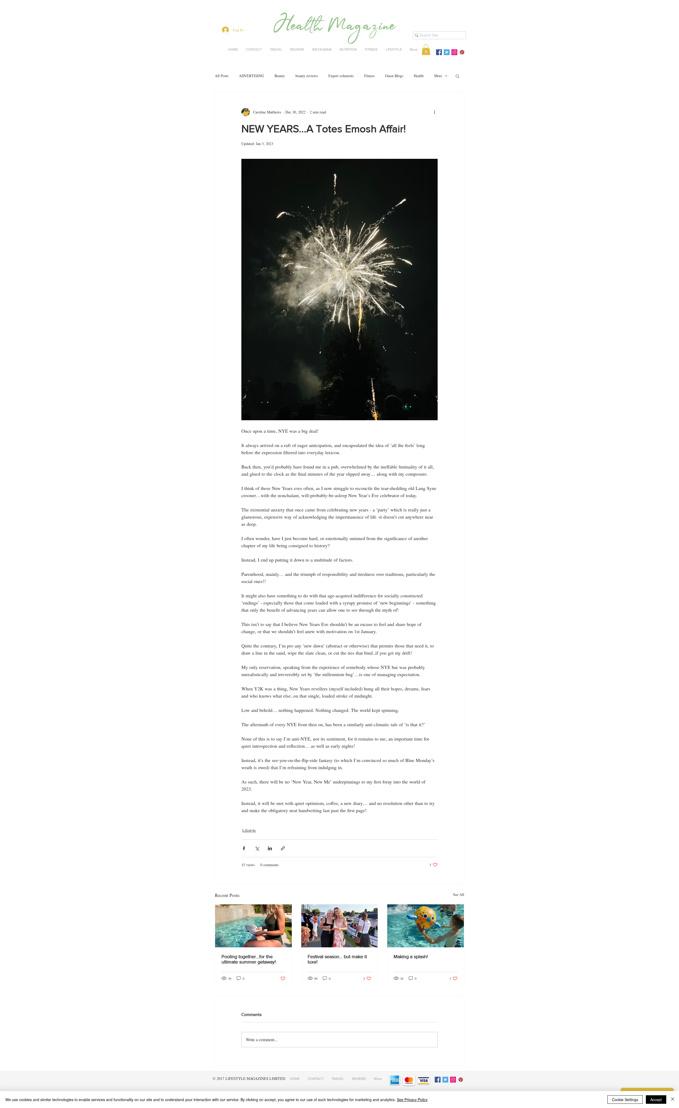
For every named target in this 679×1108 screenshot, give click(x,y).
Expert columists (341, 75)
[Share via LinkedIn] (269, 848)
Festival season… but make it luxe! (337, 959)
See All (458, 894)
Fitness (369, 75)
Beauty (280, 75)
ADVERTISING (251, 75)
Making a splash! (411, 956)
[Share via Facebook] (243, 848)
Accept (656, 1099)
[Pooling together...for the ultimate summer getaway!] (253, 925)
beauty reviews (306, 75)
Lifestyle (249, 830)
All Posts (221, 75)
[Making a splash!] (425, 925)
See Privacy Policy (412, 1099)
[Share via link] (282, 848)
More (438, 75)
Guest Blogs (394, 75)
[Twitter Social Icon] (447, 52)
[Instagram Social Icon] (454, 52)
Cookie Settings (625, 1099)
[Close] (672, 1099)
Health (419, 75)
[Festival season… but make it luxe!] (339, 925)
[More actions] (434, 112)
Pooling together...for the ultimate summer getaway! (248, 959)
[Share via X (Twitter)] (256, 848)
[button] (425, 49)
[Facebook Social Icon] (439, 52)
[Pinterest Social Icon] (462, 52)
